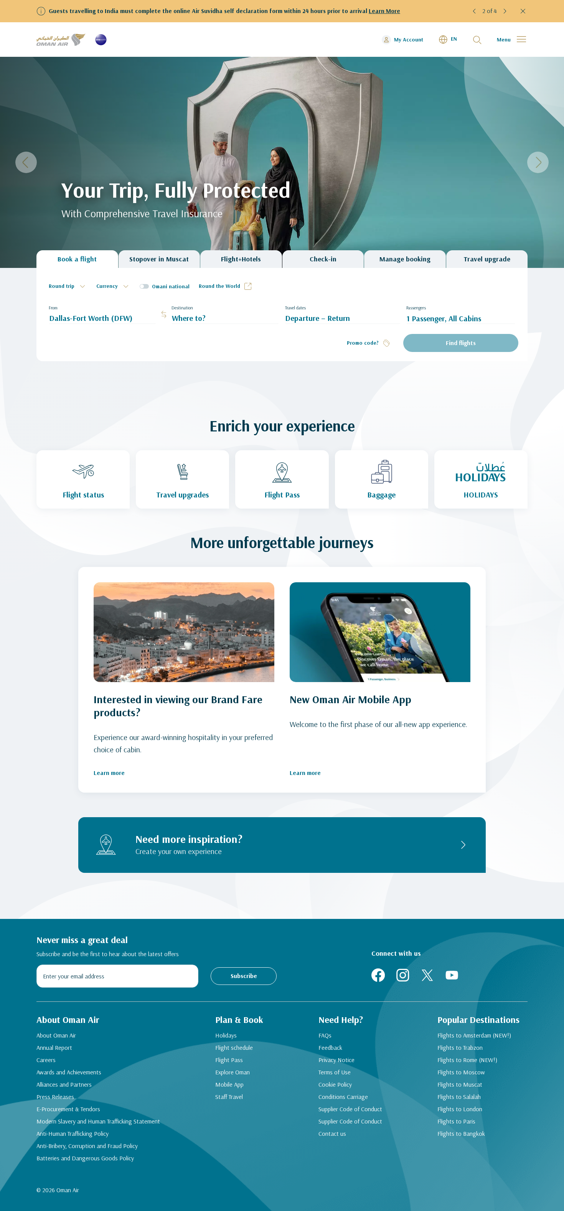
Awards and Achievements (68, 1072)
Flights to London (459, 1109)
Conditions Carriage (343, 1096)
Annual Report (54, 1047)
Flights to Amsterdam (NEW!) (474, 1035)
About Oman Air (56, 1035)
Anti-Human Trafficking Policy (72, 1133)
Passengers (416, 308)
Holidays (226, 1035)
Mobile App (229, 1084)
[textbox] (68, 286)
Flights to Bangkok (461, 1133)
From (53, 308)
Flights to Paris (456, 1121)
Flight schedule (234, 1047)
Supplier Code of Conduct (350, 1109)
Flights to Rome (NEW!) (467, 1060)
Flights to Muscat (459, 1084)
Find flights (461, 343)
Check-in (323, 258)
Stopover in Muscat (159, 258)
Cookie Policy (335, 1084)
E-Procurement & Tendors (68, 1109)
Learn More (384, 11)
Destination (182, 308)
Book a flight (77, 258)
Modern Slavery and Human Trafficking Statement (98, 1121)
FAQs (324, 1035)
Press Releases (55, 1096)
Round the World (219, 286)
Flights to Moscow (461, 1072)
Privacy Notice (336, 1060)
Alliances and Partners (64, 1084)
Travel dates (295, 308)
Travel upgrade (486, 258)
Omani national (171, 286)
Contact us (332, 1133)
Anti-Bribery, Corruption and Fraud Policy (87, 1146)
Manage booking (404, 258)
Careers (46, 1060)
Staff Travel (229, 1096)
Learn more (109, 772)
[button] (474, 11)
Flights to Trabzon (460, 1047)
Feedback (330, 1047)
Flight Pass (229, 1060)
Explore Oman (232, 1072)
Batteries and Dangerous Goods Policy (85, 1158)
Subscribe (244, 976)
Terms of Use (334, 1072)
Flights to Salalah (459, 1096)
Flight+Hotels (241, 258)
